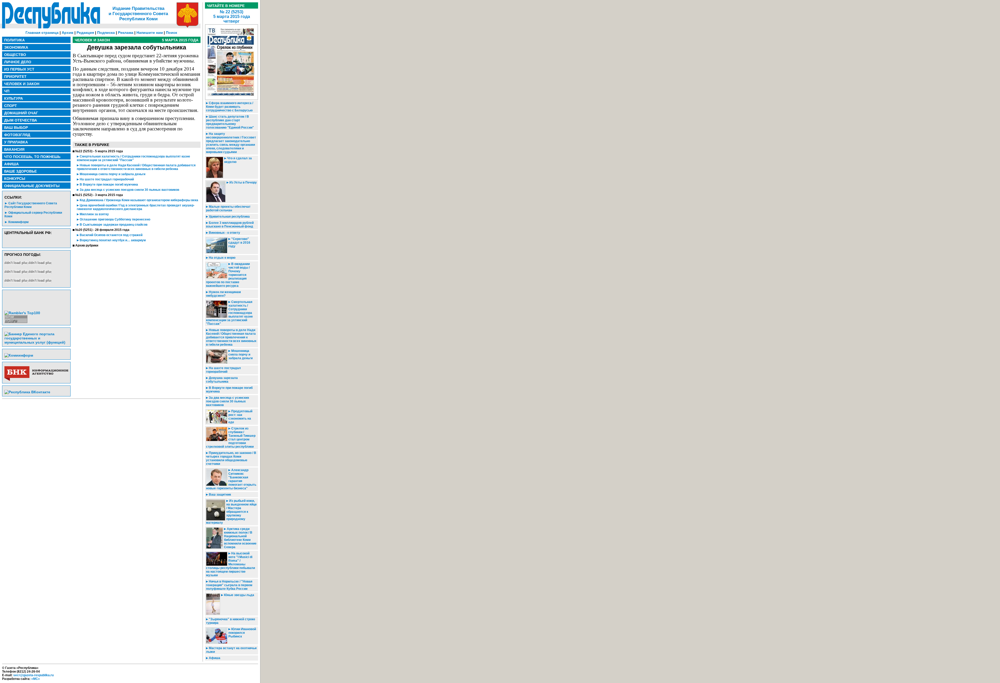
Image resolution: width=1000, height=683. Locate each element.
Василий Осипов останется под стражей (110, 235)
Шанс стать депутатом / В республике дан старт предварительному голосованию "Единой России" (230, 122)
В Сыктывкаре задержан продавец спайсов (113, 224)
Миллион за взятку (94, 214)
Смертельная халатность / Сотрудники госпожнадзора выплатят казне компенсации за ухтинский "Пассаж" (133, 158)
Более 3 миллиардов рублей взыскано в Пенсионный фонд (230, 224)
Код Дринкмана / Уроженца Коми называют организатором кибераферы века (138, 200)
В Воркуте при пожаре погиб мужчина (108, 184)
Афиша (214, 658)
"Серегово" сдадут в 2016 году (239, 242)
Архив (67, 32)
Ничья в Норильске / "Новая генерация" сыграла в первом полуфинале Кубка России (229, 585)
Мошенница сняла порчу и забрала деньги (112, 174)
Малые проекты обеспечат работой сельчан (228, 208)
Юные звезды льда (238, 595)
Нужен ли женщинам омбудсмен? (223, 294)
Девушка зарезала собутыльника (222, 379)
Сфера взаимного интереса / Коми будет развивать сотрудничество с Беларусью (229, 106)
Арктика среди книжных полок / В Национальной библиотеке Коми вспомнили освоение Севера (240, 538)
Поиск (171, 32)
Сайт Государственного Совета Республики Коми (30, 205)
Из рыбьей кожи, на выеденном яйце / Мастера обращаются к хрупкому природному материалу (231, 511)
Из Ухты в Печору (243, 182)
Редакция (85, 32)
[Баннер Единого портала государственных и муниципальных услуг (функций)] (36, 342)
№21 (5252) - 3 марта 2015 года (99, 195)
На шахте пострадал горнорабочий (106, 179)
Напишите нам (149, 32)
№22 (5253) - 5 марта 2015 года (99, 151)
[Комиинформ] (18, 355)
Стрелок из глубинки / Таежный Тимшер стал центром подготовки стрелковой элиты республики (230, 437)
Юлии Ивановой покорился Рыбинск (242, 632)
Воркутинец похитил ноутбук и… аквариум (112, 240)
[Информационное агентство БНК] (36, 380)
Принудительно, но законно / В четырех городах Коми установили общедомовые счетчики (231, 458)
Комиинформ (18, 222)
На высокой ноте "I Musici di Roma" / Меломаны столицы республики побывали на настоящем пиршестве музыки (230, 564)
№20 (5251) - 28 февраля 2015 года (102, 230)
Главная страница (42, 32)
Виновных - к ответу (224, 233)
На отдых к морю (221, 258)
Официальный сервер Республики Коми (33, 214)
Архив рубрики (86, 245)
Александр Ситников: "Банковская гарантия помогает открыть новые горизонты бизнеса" (231, 479)
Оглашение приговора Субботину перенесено (114, 219)
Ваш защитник (219, 494)
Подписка (106, 32)
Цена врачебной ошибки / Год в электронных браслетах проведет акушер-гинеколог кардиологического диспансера (136, 207)
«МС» (35, 679)
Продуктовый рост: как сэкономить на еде (240, 416)
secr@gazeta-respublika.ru (33, 675)
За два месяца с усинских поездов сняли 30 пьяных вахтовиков (129, 190)
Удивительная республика (229, 216)
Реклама (125, 32)
